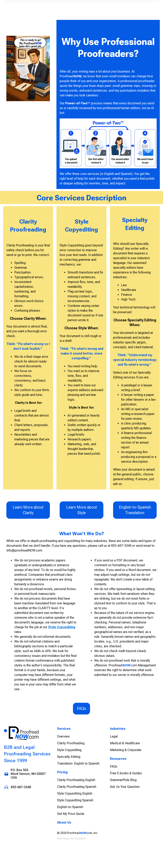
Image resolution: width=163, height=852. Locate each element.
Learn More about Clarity (28, 510)
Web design (63, 838)
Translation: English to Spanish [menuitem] (78, 763)
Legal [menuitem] (114, 736)
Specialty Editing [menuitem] (68, 757)
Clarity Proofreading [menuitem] (70, 743)
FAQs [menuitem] (113, 766)
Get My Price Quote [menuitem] (70, 814)
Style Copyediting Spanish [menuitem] (75, 800)
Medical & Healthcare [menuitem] (125, 743)
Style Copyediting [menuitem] (69, 750)
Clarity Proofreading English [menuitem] (76, 780)
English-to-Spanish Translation (135, 510)
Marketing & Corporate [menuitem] (125, 750)
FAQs (81, 708)
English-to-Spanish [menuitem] (70, 807)
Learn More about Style (81, 510)
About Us (64, 822)
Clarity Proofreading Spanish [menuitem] (76, 787)
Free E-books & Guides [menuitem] (126, 773)
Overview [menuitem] (63, 736)
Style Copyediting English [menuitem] (74, 793)
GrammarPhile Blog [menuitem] (123, 780)
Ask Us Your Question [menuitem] (125, 787)
